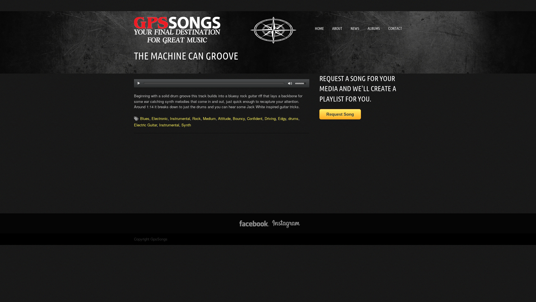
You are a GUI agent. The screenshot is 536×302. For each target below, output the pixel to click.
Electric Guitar (145, 125)
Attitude (224, 118)
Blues (144, 118)
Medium (209, 118)
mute (290, 83)
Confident (254, 118)
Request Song (340, 114)
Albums (374, 28)
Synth (186, 125)
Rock (196, 118)
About (337, 28)
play (138, 83)
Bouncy (239, 118)
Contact (395, 28)
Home (319, 28)
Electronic (160, 118)
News (355, 28)
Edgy (282, 118)
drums (293, 118)
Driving (270, 118)
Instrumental (180, 118)
